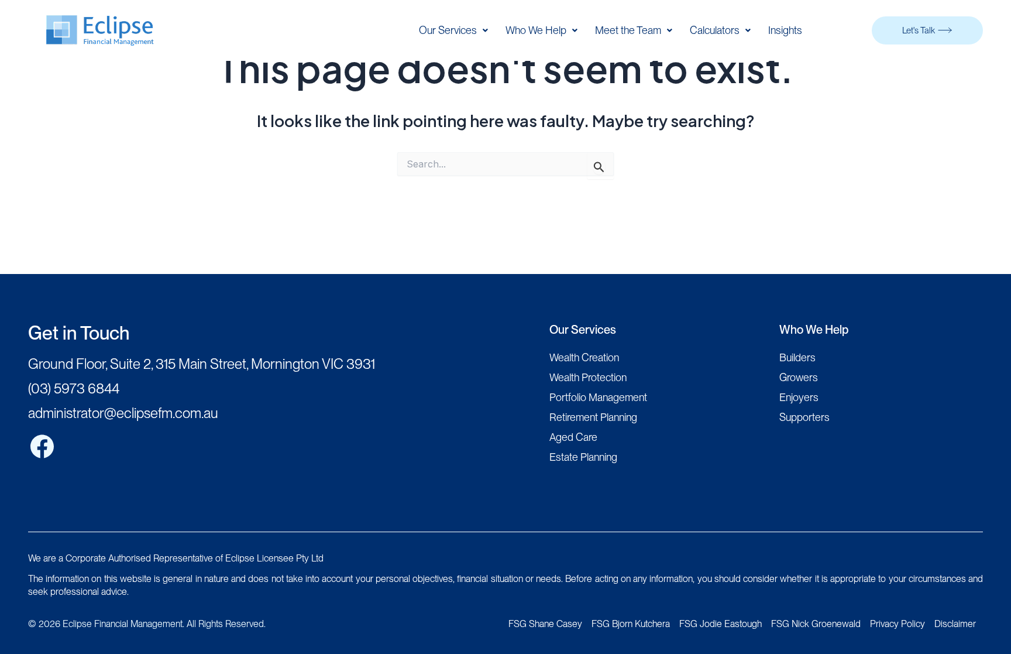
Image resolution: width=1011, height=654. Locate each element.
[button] (453, 30)
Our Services (448, 30)
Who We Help (536, 30)
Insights (785, 30)
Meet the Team (628, 30)
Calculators (715, 30)
